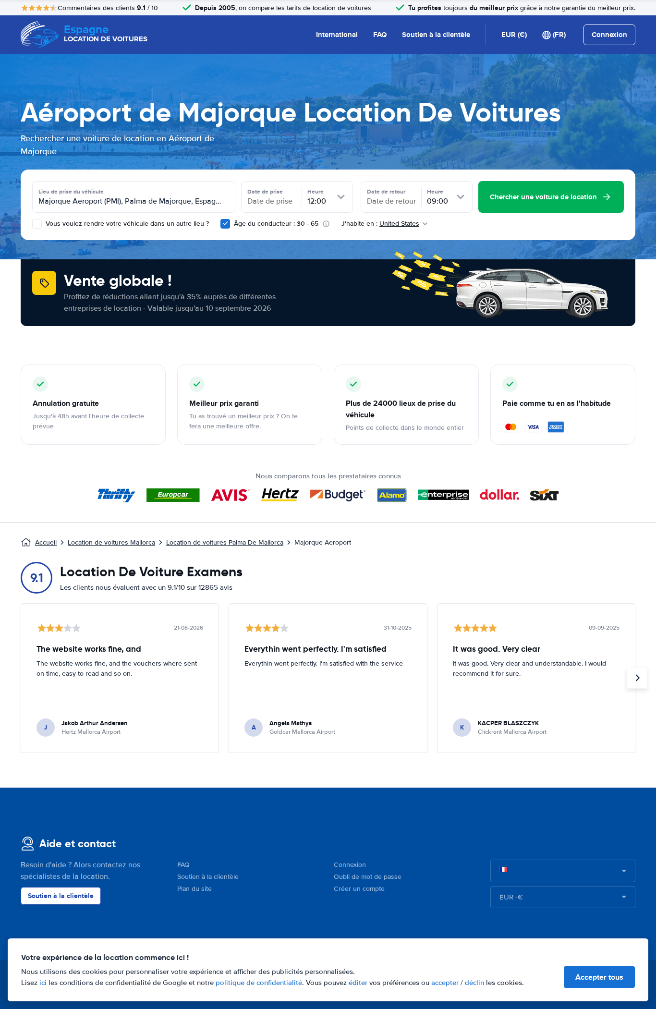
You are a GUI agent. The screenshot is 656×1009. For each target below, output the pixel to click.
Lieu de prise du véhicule (71, 191)
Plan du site (194, 889)
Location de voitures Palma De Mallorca (224, 542)
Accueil (46, 542)
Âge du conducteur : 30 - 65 (276, 223)
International (337, 34)
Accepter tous (599, 977)
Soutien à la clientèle (436, 34)
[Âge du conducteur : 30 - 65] (225, 224)
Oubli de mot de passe (367, 877)
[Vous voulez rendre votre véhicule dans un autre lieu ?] (37, 224)
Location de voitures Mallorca (111, 542)
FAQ (380, 34)
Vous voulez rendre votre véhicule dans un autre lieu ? (126, 223)
